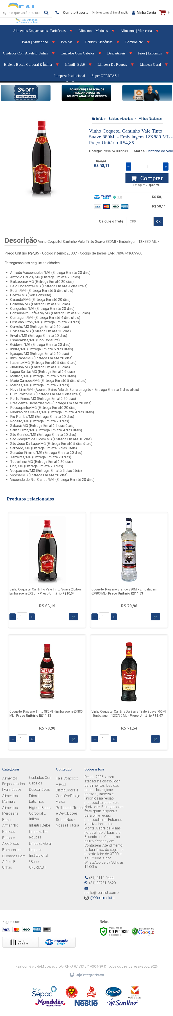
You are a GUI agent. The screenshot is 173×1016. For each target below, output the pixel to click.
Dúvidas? (72, 12)
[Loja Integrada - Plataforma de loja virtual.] (86, 975)
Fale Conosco (67, 778)
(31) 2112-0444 (101, 878)
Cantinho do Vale (159, 151)
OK (158, 221)
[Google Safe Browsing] (143, 931)
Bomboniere (12, 850)
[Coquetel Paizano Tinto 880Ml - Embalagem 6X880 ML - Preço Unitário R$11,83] (47, 692)
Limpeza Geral (40, 843)
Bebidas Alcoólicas (121, 118)
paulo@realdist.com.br (102, 892)
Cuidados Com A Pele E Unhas (13, 862)
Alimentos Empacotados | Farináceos (13, 784)
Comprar (151, 178)
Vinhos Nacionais (150, 118)
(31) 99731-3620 (102, 883)
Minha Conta (146, 13)
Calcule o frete (111, 221)
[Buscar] (46, 13)
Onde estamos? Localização (110, 12)
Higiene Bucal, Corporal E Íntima (40, 813)
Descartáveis (39, 789)
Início (99, 118)
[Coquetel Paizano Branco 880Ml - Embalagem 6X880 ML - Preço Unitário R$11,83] (129, 570)
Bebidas (8, 831)
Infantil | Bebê (39, 825)
